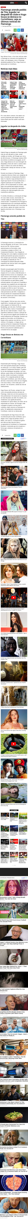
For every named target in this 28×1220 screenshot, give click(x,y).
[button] (25, 2)
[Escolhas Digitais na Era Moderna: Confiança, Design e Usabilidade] (14, 828)
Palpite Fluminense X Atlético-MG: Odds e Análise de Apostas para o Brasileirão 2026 (5, 860)
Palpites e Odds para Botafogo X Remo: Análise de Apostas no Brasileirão (4, 847)
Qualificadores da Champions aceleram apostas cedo (14, 820)
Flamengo (3, 7)
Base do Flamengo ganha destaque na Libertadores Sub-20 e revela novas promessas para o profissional (23, 848)
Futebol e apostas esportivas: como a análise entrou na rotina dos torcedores (23, 821)
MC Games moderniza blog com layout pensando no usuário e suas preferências (13, 847)
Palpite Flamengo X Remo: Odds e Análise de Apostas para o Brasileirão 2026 (14, 860)
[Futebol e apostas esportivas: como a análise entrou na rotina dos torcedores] (23, 816)
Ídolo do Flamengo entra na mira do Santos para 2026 (13, 104)
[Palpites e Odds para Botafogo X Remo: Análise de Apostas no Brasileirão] (5, 842)
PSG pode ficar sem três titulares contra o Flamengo (4, 85)
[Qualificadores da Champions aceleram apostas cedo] (14, 815)
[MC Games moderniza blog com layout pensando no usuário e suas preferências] (14, 841)
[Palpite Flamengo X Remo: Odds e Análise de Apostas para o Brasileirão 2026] (14, 854)
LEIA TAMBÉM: (14, 810)
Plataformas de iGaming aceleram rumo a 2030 (5, 818)
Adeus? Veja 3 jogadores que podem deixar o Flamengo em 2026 (13, 85)
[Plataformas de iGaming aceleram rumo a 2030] (5, 815)
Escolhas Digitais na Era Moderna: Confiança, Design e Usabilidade (14, 834)
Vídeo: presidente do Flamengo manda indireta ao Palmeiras (22, 85)
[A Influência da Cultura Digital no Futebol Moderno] (23, 828)
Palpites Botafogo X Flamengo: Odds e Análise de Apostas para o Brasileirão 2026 (23, 860)
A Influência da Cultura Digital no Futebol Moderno (22, 833)
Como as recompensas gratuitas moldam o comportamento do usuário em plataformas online (5, 835)
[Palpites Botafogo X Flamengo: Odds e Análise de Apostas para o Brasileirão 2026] (23, 855)
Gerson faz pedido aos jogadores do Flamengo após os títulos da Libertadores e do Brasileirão (5, 106)
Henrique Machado (6, 26)
